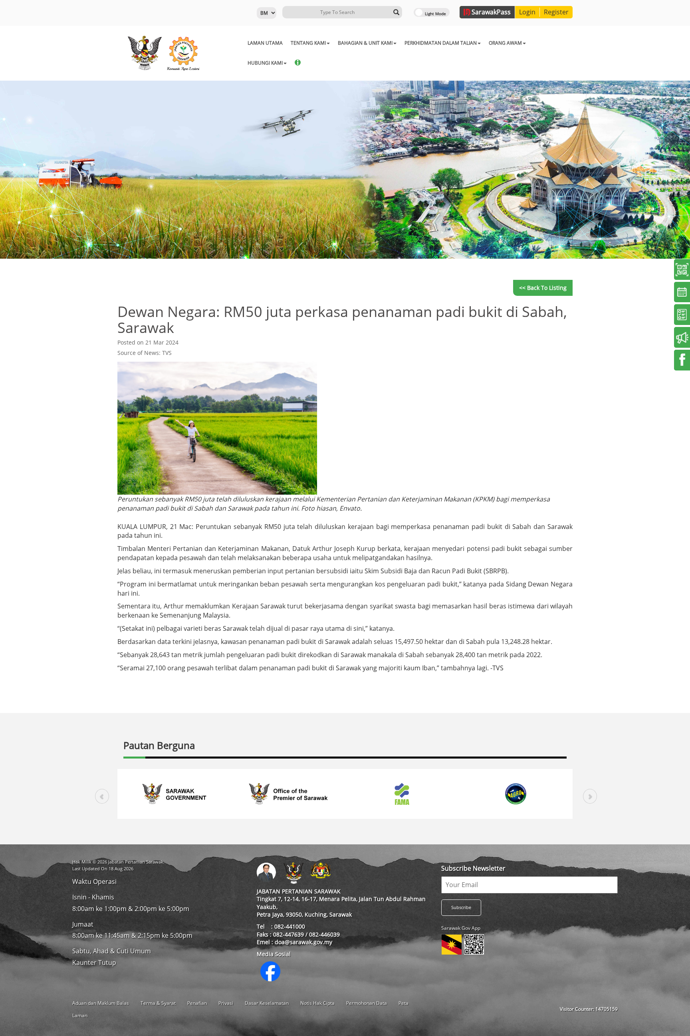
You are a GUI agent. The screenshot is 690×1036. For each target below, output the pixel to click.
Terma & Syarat (158, 1003)
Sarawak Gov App (460, 928)
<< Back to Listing (543, 287)
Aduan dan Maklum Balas (100, 1003)
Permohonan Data (366, 1003)
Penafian (197, 1003)
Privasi (225, 1003)
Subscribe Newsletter (473, 868)
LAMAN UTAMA (265, 43)
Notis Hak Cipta (317, 1003)
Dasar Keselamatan (267, 1003)
